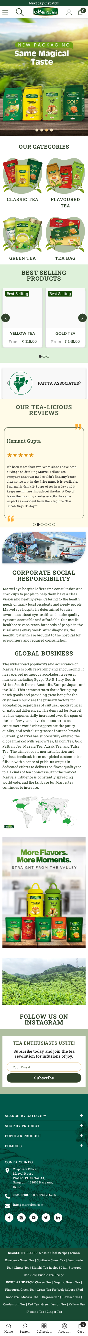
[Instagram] (21, 1217)
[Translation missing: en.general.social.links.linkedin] (58, 1217)
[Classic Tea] (22, 176)
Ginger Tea (22, 1267)
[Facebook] (9, 1217)
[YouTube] (33, 1217)
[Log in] (69, 12)
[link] (44, 383)
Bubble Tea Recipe (51, 1275)
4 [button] (51, 130)
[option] (44, 77)
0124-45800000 (24, 1195)
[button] (5, 318)
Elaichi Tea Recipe (45, 1267)
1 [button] (36, 130)
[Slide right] (80, 383)
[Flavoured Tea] (65, 176)
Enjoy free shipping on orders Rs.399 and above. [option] (44, 3)
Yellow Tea (22, 333)
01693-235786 (46, 1195)
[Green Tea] (22, 235)
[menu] (5, 12)
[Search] (20, 12)
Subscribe (44, 1077)
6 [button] (53, 524)
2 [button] (41, 130)
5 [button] (49, 524)
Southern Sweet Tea (51, 1260)
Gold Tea (65, 333)
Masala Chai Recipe (53, 1253)
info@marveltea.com (28, 1204)
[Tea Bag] (65, 235)
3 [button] (46, 130)
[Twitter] (46, 1217)
